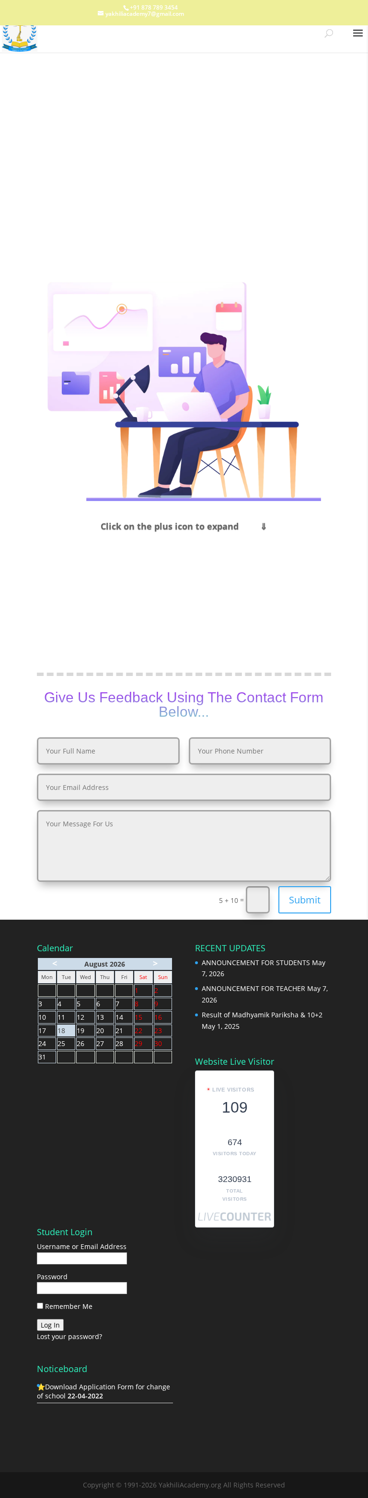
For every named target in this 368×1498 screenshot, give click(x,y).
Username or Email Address (81, 1246)
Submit (305, 899)
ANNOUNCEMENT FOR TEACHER (253, 988)
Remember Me (67, 1306)
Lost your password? (69, 1336)
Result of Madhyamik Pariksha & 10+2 (262, 1014)
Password (52, 1276)
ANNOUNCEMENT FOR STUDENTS (256, 962)
